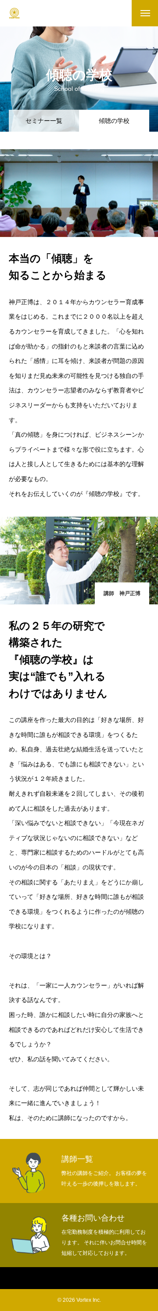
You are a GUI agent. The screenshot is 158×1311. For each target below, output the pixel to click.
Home (11, 1278)
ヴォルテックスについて (58, 1278)
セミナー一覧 (43, 120)
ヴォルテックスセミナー (127, 1278)
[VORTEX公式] (14, 13)
